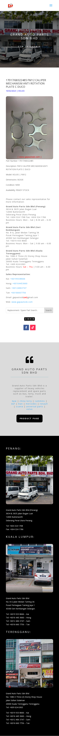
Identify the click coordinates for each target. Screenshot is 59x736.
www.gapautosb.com (22, 302)
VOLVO (21, 91)
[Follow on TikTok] (33, 327)
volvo (29, 409)
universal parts (34, 406)
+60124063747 (19, 288)
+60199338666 (17, 278)
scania (19, 406)
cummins (40, 401)
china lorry (26, 401)
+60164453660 (19, 283)
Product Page (29, 418)
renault (44, 403)
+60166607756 (18, 292)
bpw (14, 401)
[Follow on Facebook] (26, 327)
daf (13, 403)
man (20, 403)
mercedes (31, 403)
